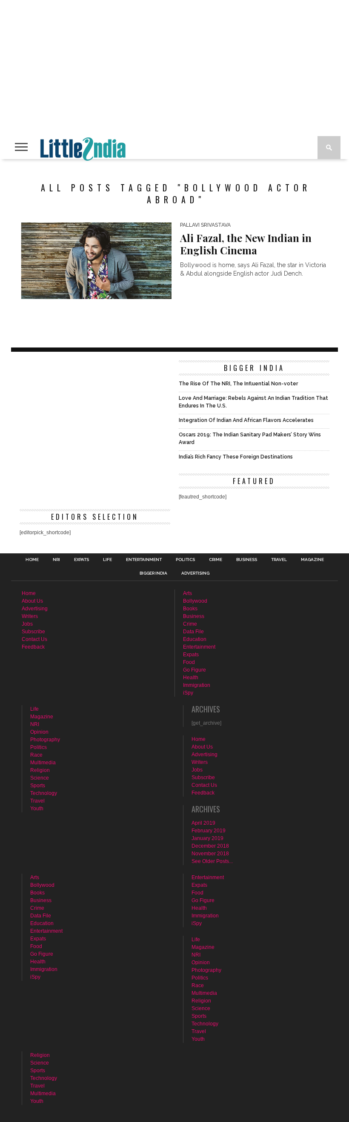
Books (190, 609)
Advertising (195, 573)
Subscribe (33, 632)
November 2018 (210, 854)
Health (190, 678)
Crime (215, 560)
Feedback (33, 647)
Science (39, 778)
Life (107, 560)
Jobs (27, 624)
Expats (81, 560)
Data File (193, 632)
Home (32, 560)
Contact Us (34, 639)
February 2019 (209, 831)
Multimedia (43, 763)
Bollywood (195, 601)
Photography (45, 740)
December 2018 (210, 846)
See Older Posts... (212, 861)
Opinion (39, 732)
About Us (32, 601)
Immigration (196, 685)
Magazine (312, 560)
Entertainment (144, 560)
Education (194, 639)
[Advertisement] (95, 419)
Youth (36, 809)
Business (246, 560)
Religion (40, 770)
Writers (30, 616)
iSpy (188, 693)
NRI (56, 560)
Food (189, 662)
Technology (43, 793)
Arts (187, 593)
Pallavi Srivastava (205, 225)
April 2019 (203, 823)
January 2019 (207, 838)
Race (36, 755)
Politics (185, 560)
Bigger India (153, 573)
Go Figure (194, 670)
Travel (279, 560)
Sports (37, 786)
